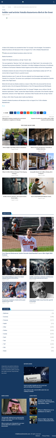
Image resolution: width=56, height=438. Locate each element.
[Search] (53, 2)
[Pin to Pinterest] (21, 113)
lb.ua (3, 106)
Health (28, 323)
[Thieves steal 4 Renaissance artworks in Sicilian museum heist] (41, 136)
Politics (28, 330)
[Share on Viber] (38, 113)
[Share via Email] (44, 113)
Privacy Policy (46, 436)
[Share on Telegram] (34, 113)
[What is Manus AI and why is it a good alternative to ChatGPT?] (36, 375)
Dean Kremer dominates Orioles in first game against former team (13, 300)
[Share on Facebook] (15, 113)
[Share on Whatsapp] (31, 113)
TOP (28, 344)
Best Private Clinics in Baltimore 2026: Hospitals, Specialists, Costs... (46, 401)
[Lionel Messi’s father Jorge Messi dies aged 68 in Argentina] (42, 290)
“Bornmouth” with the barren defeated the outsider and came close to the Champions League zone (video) (12, 419)
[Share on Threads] (41, 113)
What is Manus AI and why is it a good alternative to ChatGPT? (34, 381)
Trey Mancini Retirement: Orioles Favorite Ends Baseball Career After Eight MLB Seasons (27, 254)
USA (28, 347)
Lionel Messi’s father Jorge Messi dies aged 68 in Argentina (41, 300)
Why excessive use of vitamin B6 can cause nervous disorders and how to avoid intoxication (12, 425)
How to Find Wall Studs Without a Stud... (41, 196)
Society (9, 7)
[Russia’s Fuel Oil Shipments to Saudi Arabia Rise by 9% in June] (14, 407)
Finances (28, 320)
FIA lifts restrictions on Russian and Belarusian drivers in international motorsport (41, 277)
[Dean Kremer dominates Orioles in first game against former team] (14, 290)
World (28, 351)
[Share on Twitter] (18, 113)
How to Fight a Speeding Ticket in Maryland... (15, 147)
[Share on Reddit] (28, 113)
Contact (54, 436)
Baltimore (28, 313)
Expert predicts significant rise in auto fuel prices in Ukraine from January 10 (35, 386)
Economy (28, 316)
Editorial (38, 436)
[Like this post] (11, 113)
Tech (28, 340)
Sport (28, 337)
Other (28, 327)
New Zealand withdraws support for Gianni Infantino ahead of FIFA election (13, 277)
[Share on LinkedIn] (24, 113)
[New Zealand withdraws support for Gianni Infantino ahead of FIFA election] (14, 267)
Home (3, 7)
